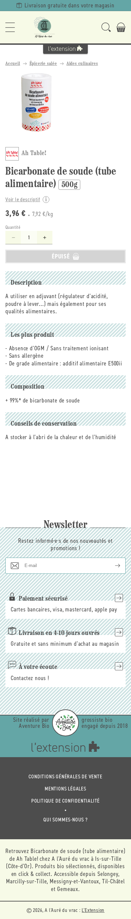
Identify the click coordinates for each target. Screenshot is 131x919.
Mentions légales (65, 788)
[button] (10, 27)
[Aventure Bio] (65, 722)
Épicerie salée (43, 63)
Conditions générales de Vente (65, 776)
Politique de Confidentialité (65, 800)
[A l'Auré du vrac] (44, 27)
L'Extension (93, 910)
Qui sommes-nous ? (65, 819)
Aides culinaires (82, 63)
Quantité (12, 227)
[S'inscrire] (112, 565)
